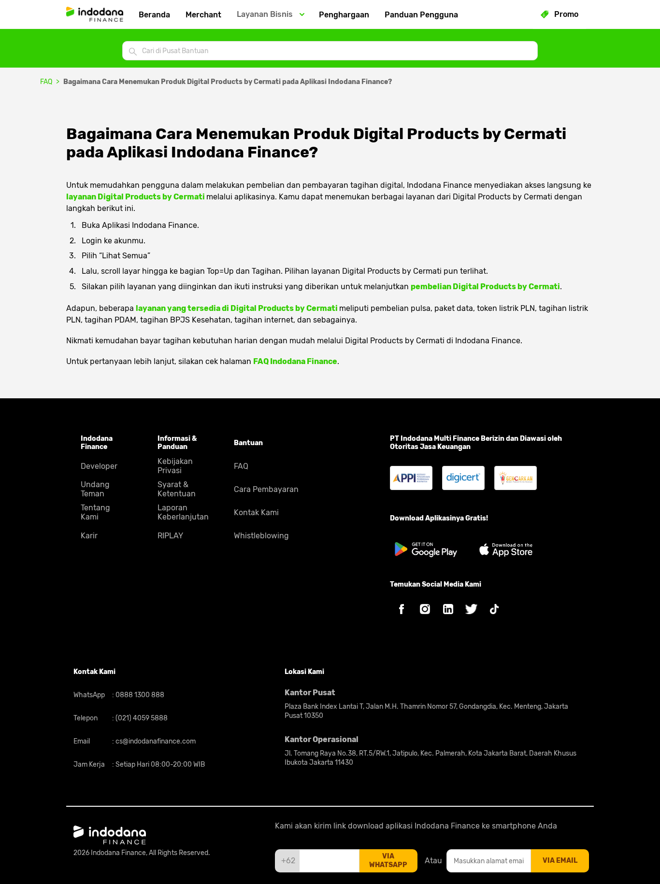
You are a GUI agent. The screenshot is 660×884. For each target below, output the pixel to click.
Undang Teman (95, 489)
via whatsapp (388, 860)
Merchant (203, 14)
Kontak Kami (256, 512)
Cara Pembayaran (266, 489)
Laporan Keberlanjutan (183, 512)
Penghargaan (344, 14)
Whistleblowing (261, 535)
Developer (99, 466)
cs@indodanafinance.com (155, 741)
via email (560, 860)
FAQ (46, 82)
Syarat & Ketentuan (177, 489)
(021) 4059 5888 (141, 718)
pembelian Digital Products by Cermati (485, 286)
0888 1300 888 (139, 695)
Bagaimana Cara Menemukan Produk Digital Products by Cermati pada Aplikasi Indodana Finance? (227, 82)
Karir (89, 535)
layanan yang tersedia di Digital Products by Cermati (237, 308)
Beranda (154, 14)
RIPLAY (170, 535)
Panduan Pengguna (421, 14)
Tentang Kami (95, 512)
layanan (135, 196)
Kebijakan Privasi (175, 466)
